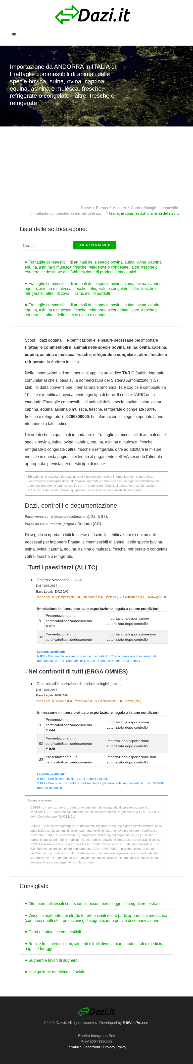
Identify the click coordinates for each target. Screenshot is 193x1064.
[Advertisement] (96, 164)
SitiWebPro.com (136, 1022)
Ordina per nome (93, 245)
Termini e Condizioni (83, 1047)
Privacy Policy (114, 1047)
